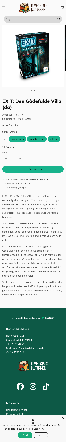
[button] (3, 7)
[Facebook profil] (20, 393)
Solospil (53, 139)
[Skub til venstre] (25, 91)
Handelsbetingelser (16, 409)
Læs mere (39, 428)
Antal (4, 152)
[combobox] (33, 19)
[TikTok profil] (46, 393)
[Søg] (58, 19)
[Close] (63, 418)
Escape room (17, 139)
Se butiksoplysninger (16, 187)
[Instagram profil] (33, 393)
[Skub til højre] (40, 91)
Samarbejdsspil (37, 139)
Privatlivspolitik (14, 414)
